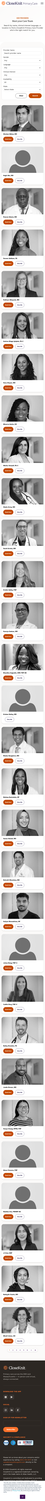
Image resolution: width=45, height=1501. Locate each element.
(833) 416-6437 (25, 1460)
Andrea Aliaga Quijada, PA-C (13, 341)
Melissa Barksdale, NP (11, 797)
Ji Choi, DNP (7, 1253)
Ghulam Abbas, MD (10, 134)
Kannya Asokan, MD (10, 631)
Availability (7, 79)
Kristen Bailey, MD (10, 714)
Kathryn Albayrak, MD (11, 300)
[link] (19, 3)
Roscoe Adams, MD (10, 217)
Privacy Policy (16, 1490)
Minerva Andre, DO (10, 424)
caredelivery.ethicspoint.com (14, 1462)
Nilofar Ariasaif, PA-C (10, 465)
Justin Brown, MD (9, 1087)
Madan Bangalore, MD (11, 756)
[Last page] (35, 1350)
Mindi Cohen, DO (9, 1336)
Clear (21, 96)
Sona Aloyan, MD (9, 383)
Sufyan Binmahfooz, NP (11, 921)
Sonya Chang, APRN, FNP (12, 1129)
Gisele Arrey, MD (9, 507)
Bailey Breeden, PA (10, 1046)
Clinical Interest (9, 72)
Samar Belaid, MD (9, 838)
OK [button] (22, 1497)
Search (35, 96)
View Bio (19, 139)
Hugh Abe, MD (8, 175)
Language (6, 64)
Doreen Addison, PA (10, 258)
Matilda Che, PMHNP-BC (12, 1211)
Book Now (8, 139)
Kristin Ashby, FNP (10, 590)
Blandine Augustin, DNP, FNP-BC (15, 673)
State (5, 86)
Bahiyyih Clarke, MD (10, 1294)
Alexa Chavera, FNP (10, 1170)
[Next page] (31, 1350)
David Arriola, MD (9, 548)
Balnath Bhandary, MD (11, 880)
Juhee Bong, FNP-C (10, 963)
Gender (6, 57)
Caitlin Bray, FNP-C (10, 1004)
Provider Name (9, 50)
